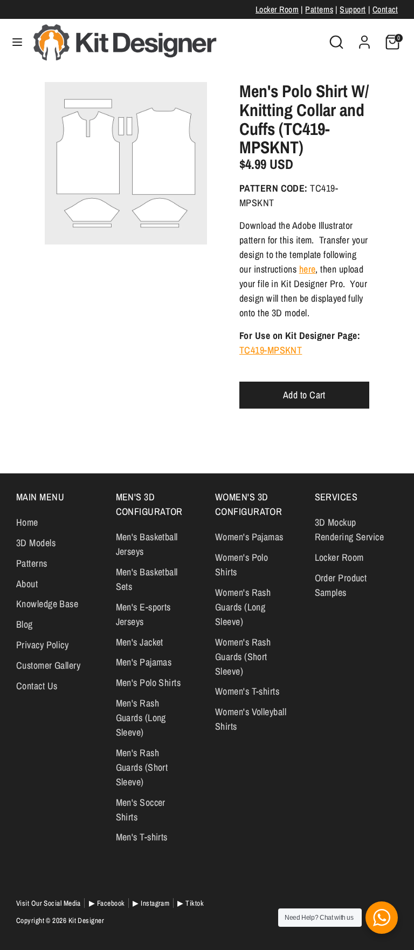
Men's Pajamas (144, 662)
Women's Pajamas (249, 537)
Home (27, 522)
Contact (385, 9)
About (27, 584)
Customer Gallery (48, 665)
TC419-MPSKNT (270, 350)
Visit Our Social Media (48, 903)
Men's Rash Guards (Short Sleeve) (142, 767)
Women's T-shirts (247, 691)
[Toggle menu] (17, 42)
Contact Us (37, 686)
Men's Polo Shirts (148, 682)
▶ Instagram (151, 903)
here (307, 269)
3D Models (36, 542)
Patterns (319, 9)
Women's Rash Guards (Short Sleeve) (243, 656)
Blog (24, 624)
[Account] (364, 38)
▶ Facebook (107, 903)
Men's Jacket (139, 642)
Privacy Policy (42, 645)
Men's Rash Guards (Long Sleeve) (141, 717)
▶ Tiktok (190, 903)
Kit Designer (86, 920)
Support (352, 9)
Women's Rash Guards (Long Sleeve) (243, 607)
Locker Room (277, 9)
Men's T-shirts (142, 837)
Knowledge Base (47, 603)
